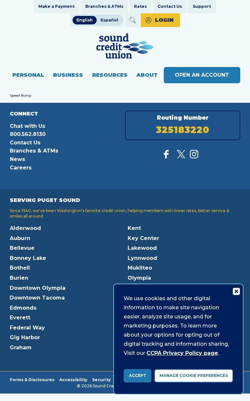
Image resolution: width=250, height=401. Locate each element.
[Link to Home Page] (125, 46)
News (17, 159)
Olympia (139, 278)
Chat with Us (27, 126)
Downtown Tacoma (37, 298)
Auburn (20, 238)
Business (68, 75)
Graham (21, 347)
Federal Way (27, 328)
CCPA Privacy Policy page (182, 353)
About (147, 75)
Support (202, 6)
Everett (20, 317)
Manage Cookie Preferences (194, 375)
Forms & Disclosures (32, 379)
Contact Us (170, 6)
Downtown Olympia (37, 288)
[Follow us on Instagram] (194, 157)
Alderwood (25, 228)
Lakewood (142, 248)
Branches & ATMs (104, 6)
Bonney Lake (28, 258)
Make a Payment (56, 6)
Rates (140, 6)
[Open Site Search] (132, 20)
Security (101, 379)
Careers (21, 168)
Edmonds (23, 308)
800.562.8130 (28, 134)
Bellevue (22, 248)
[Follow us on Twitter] (181, 157)
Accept (137, 375)
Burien (19, 278)
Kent (134, 228)
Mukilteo (140, 268)
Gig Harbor (25, 337)
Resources (110, 75)
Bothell (20, 268)
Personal (28, 75)
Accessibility (73, 379)
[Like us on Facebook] (168, 157)
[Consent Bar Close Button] (236, 291)
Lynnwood (142, 258)
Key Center (143, 238)
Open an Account (202, 75)
